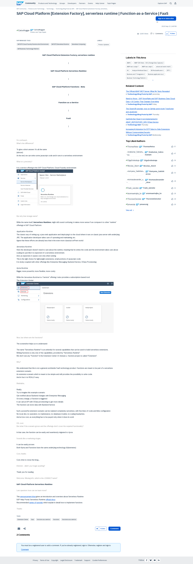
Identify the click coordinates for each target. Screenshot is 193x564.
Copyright (54, 560)
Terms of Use (44, 560)
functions (56, 519)
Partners (82, 3)
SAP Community (21, 9)
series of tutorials (36, 503)
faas (32, 519)
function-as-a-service (43, 519)
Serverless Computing (78, 44)
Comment (25, 550)
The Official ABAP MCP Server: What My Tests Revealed (148, 91)
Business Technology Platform (136, 78)
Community (30, 3)
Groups (62, 3)
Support (87, 560)
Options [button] (157, 22)
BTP (168, 70)
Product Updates (103, 44)
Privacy (35, 560)
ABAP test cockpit (132, 66)
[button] (167, 34)
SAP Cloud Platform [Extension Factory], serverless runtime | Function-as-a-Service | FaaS (92, 13)
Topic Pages (111, 3)
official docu (50, 500)
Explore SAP (162, 3)
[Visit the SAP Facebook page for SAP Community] (147, 560)
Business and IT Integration (135, 74)
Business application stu (155, 74)
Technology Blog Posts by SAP (65, 9)
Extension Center (23, 519)
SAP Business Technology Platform (28, 49)
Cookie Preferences (99, 560)
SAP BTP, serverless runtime (60, 44)
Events (90, 3)
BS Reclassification (157, 70)
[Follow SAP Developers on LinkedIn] (159, 560)
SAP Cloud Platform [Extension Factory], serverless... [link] (92, 9)
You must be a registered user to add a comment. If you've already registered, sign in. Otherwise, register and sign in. (66, 545)
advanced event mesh (163, 66)
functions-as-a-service (69, 519)
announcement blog (28, 497)
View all (129, 210)
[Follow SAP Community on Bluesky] (151, 560)
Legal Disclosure (66, 560)
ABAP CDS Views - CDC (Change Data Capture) (148, 63)
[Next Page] (152, 80)
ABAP (128, 63)
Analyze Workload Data (139, 70)
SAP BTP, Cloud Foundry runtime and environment (33, 44)
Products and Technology (47, 3)
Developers (72, 3)
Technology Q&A (134, 125)
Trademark (78, 560)
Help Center (100, 3)
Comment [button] (114, 529)
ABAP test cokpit (147, 66)
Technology (50, 9)
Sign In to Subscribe (166, 18)
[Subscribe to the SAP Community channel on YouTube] (155, 560)
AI (127, 70)
